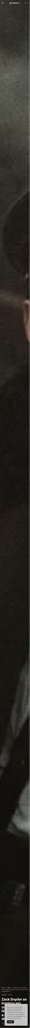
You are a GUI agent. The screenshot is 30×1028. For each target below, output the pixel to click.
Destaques (4, 994)
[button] (27, 3)
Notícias (10, 994)
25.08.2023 (4, 1023)
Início (3, 987)
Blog (9, 987)
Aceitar (10, 1022)
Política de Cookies (15, 1018)
